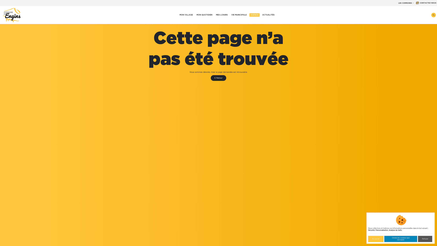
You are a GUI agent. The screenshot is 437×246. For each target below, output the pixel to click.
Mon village (186, 15)
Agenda (254, 15)
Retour (219, 78)
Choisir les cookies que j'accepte (401, 239)
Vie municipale (239, 15)
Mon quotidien (204, 15)
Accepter (376, 239)
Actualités (268, 15)
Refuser (425, 239)
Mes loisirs (222, 15)
